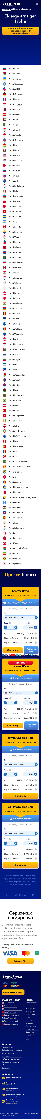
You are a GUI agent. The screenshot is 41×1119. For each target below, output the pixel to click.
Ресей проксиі (10, 1018)
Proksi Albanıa (15, 247)
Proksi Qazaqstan (16, 84)
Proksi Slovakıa (15, 175)
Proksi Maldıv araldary (18, 431)
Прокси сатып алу (31, 1004)
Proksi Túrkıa (14, 543)
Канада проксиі (10, 1005)
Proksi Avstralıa (15, 181)
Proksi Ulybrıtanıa (16, 206)
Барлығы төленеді (12, 718)
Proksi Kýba (13, 369)
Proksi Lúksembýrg (16, 528)
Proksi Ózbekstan (16, 140)
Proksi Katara (14, 109)
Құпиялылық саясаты (10, 1062)
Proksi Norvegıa (16, 293)
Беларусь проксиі (11, 1024)
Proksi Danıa (14, 405)
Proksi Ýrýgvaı (15, 283)
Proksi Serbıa (14, 385)
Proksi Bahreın (15, 492)
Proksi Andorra (15, 482)
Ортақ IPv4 (20, 591)
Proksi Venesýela (16, 334)
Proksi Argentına (16, 221)
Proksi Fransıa (14, 99)
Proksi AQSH (14, 89)
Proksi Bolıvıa (14, 145)
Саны (7, 698)
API (3, 1065)
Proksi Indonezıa (16, 344)
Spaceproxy (6, 9)
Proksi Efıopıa (14, 553)
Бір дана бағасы (11, 713)
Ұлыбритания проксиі (13, 1009)
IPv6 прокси (30, 1011)
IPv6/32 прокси (20, 737)
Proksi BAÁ (13, 119)
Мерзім (27, 698)
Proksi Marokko (15, 538)
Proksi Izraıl (13, 364)
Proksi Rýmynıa (15, 451)
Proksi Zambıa (15, 257)
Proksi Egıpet (14, 130)
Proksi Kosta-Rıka (16, 262)
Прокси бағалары (29, 1021)
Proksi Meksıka (15, 267)
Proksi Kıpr (13, 523)
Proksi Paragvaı (15, 278)
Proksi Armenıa (15, 308)
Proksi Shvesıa (15, 216)
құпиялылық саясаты (21, 884)
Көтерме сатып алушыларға (31, 1027)
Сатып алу (12, 725)
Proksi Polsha (14, 201)
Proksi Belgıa (14, 313)
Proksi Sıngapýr (15, 104)
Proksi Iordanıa (15, 507)
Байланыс (6, 1068)
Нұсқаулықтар (7, 1047)
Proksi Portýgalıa (16, 446)
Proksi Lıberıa (14, 155)
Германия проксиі (11, 1015)
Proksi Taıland (14, 354)
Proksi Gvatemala (16, 502)
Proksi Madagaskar (17, 374)
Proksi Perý (13, 441)
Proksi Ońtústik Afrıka (18, 548)
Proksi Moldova (15, 329)
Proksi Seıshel (14, 456)
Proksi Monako (15, 135)
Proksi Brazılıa (15, 400)
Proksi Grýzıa (14, 298)
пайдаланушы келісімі (17, 881)
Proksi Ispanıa (14, 114)
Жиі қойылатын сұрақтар (12, 1050)
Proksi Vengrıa (15, 237)
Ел (5, 689)
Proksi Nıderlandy (16, 186)
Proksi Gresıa (14, 323)
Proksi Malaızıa (15, 160)
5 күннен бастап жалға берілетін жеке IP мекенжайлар (20, 31)
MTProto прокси (20, 806)
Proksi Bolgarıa (15, 359)
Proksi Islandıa (15, 252)
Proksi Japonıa (15, 563)
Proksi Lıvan (14, 272)
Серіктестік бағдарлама (30, 1033)
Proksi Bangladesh (16, 395)
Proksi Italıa (13, 191)
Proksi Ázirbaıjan (16, 196)
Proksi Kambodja (16, 512)
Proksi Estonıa (14, 318)
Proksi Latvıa (14, 426)
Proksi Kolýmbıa (15, 232)
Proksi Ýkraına (15, 78)
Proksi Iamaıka (15, 558)
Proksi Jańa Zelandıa (17, 436)
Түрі (5, 709)
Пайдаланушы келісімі (11, 1059)
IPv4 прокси (30, 1008)
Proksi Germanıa (16, 94)
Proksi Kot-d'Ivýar (16, 420)
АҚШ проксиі (9, 1002)
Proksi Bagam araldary (18, 487)
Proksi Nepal (14, 165)
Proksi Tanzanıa (15, 471)
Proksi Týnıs (13, 477)
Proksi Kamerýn (15, 517)
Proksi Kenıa (14, 150)
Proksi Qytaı (14, 410)
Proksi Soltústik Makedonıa (20, 466)
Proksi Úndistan (15, 303)
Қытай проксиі (10, 1012)
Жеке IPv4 (20, 666)
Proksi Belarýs (14, 73)
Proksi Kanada (15, 226)
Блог (27, 1037)
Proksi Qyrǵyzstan (16, 415)
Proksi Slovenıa (15, 170)
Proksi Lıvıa (13, 390)
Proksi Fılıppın (15, 242)
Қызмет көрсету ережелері (8, 1054)
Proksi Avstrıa (14, 339)
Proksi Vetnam (15, 211)
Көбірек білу (20, 961)
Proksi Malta (14, 533)
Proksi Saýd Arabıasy (18, 461)
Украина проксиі (11, 1021)
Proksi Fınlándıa (15, 288)
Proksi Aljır (13, 124)
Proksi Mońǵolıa (16, 380)
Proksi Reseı (14, 68)
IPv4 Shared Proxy (30, 1016)
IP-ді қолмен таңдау (31, 725)
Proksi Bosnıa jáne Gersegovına (22, 497)
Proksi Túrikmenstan (17, 349)
